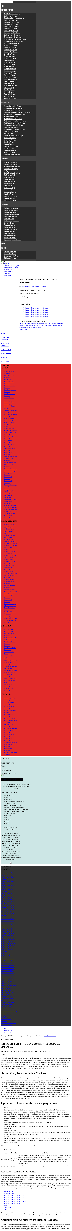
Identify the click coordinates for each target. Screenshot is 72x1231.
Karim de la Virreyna (9, 188)
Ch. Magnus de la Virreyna (11, 210)
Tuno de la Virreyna (9, 90)
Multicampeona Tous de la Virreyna (13, 125)
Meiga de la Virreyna (9, 64)
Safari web (7, 1207)
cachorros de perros (7, 939)
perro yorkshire (6, 990)
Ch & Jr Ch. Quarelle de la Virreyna (13, 136)
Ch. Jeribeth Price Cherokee (11, 214)
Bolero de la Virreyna (9, 54)
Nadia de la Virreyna (9, 83)
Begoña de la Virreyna (10, 140)
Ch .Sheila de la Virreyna (10, 50)
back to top (23, 330)
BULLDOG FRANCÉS (6, 102)
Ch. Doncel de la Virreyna (11, 208)
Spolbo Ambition (8, 133)
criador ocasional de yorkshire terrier (7, 902)
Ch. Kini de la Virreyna (10, 227)
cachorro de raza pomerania (6, 1008)
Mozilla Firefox (9, 1193)
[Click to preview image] (32, 287)
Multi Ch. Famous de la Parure (12, 110)
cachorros (4, 953)
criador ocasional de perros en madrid (7, 914)
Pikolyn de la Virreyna (10, 236)
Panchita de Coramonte (10, 86)
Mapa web (8, 1032)
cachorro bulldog (6, 977)
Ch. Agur (6, 171)
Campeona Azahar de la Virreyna (13, 37)
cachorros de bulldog (7, 945)
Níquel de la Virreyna (9, 198)
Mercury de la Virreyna (10, 181)
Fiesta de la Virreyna (9, 152)
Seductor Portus (8, 190)
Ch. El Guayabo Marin (9, 175)
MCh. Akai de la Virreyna (10, 45)
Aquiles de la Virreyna (10, 98)
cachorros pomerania (7, 959)
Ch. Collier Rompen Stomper (11, 221)
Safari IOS (7, 1209)
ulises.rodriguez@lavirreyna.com (11, 780)
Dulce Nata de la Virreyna (11, 146)
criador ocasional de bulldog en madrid (7, 898)
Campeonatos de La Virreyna (11, 256)
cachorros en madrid (7, 941)
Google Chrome (9, 1191)
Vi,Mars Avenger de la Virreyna (12, 240)
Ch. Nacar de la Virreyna (10, 229)
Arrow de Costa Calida (10, 177)
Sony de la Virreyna (9, 179)
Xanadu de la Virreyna (10, 73)
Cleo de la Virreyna (9, 88)
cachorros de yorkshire (8, 947)
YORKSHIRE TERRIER (7, 10)
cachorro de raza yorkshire (6, 1016)
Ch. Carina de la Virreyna (10, 217)
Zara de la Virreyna (9, 67)
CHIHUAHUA (4, 158)
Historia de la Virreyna (10, 254)
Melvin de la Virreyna (9, 231)
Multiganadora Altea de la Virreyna (13, 41)
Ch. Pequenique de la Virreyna (12, 35)
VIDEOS (3, 244)
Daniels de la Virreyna (10, 71)
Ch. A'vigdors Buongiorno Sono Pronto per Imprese (17, 112)
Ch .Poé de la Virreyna (10, 48)
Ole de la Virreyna (9, 60)
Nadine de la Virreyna (10, 150)
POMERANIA (4, 204)
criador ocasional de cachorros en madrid (7, 920)
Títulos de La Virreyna (10, 258)
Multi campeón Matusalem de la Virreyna (15, 121)
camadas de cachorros (8, 923)
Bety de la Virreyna (9, 142)
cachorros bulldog (6, 963)
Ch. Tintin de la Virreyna (10, 164)
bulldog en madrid (7, 971)
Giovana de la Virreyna (10, 223)
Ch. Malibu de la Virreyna (11, 20)
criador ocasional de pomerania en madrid (7, 906)
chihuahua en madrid (7, 973)
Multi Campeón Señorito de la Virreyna (14, 123)
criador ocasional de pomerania (7, 878)
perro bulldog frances (8, 992)
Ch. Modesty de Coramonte (11, 26)
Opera (6, 1205)
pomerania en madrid (7, 965)
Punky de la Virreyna (9, 92)
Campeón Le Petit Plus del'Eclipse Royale (15, 39)
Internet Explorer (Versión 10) (14, 1197)
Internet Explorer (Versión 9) (13, 1199)
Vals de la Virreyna (9, 96)
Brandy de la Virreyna (10, 69)
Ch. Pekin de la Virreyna (10, 16)
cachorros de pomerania (8, 943)
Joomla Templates (50, 1036)
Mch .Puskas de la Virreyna (11, 43)
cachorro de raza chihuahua (6, 1020)
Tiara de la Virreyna (9, 183)
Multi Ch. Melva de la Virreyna (12, 14)
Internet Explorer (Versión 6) (13, 1203)
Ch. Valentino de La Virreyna (11, 131)
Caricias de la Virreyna (10, 62)
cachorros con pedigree (8, 985)
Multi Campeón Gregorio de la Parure (14, 108)
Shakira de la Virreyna (10, 238)
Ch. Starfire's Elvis (9, 219)
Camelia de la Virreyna (10, 77)
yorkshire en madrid (7, 961)
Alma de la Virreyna (9, 225)
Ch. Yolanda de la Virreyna (11, 127)
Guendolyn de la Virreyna (10, 52)
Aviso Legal (8, 1030)
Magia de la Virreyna (9, 75)
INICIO (2, 6)
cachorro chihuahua (7, 981)
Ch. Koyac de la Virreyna (10, 212)
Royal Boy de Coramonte (10, 81)
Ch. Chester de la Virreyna (11, 24)
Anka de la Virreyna (9, 56)
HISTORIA (3, 248)
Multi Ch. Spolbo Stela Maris (11, 117)
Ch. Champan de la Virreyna (11, 22)
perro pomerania (6, 988)
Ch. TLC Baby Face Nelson (11, 31)
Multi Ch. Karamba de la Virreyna (13, 119)
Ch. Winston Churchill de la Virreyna (14, 18)
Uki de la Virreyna (9, 144)
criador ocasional (6, 929)
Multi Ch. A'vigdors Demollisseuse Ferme (15, 114)
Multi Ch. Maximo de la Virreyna (12, 106)
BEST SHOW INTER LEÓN (10, 162)
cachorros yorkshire (7, 969)
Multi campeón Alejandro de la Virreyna (14, 129)
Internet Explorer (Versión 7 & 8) (15, 1201)
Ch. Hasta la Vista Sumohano (12, 173)
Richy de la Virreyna (9, 94)
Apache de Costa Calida (10, 196)
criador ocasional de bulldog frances (7, 910)
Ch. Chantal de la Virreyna (11, 169)
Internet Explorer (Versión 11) (14, 1195)
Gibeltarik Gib (8, 186)
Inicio (6, 1028)
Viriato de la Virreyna (10, 192)
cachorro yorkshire (7, 979)
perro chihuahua (6, 994)
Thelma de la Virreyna (10, 138)
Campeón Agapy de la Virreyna (12, 33)
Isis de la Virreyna (9, 148)
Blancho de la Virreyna (10, 200)
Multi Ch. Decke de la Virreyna (12, 167)
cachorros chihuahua (7, 967)
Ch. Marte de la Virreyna (10, 29)
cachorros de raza (6, 983)
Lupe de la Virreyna (9, 194)
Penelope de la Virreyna (10, 79)
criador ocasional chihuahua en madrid (7, 932)
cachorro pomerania (7, 975)
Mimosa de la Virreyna (10, 58)
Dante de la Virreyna (9, 233)
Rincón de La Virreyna (10, 252)
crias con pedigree (6, 1025)
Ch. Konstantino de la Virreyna (12, 155)
